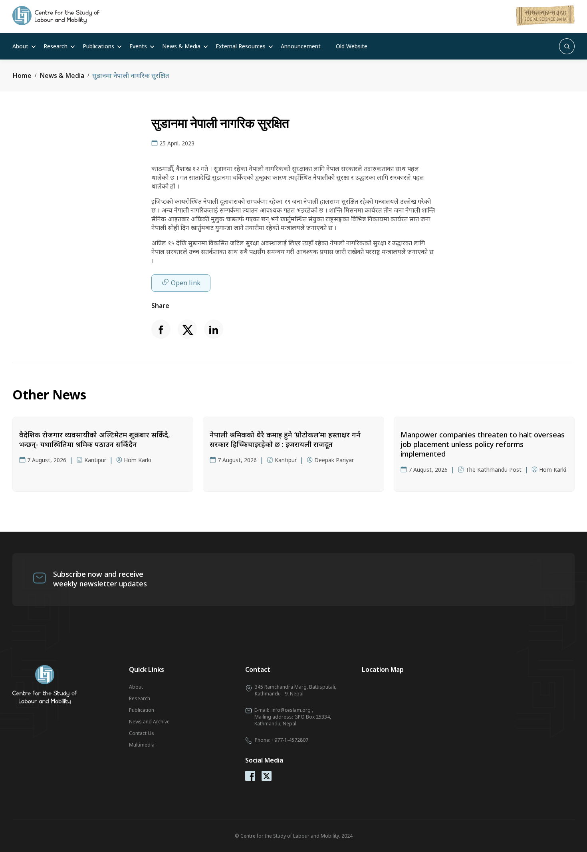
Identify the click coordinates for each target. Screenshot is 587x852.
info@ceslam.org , (292, 710)
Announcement (301, 46)
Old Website (351, 46)
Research (55, 46)
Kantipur (95, 460)
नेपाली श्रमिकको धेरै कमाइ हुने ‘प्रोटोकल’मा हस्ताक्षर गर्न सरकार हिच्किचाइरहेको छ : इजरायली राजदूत (285, 439)
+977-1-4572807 (290, 740)
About (20, 46)
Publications (98, 46)
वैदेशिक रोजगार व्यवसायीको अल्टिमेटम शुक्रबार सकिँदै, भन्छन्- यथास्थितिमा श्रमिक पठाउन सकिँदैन (94, 439)
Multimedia (142, 744)
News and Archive (149, 721)
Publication (141, 710)
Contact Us (141, 733)
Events (138, 46)
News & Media (181, 46)
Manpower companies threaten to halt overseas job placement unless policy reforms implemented (483, 444)
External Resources (241, 46)
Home (22, 75)
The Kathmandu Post (494, 469)
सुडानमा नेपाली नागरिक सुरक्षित (130, 75)
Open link (185, 282)
